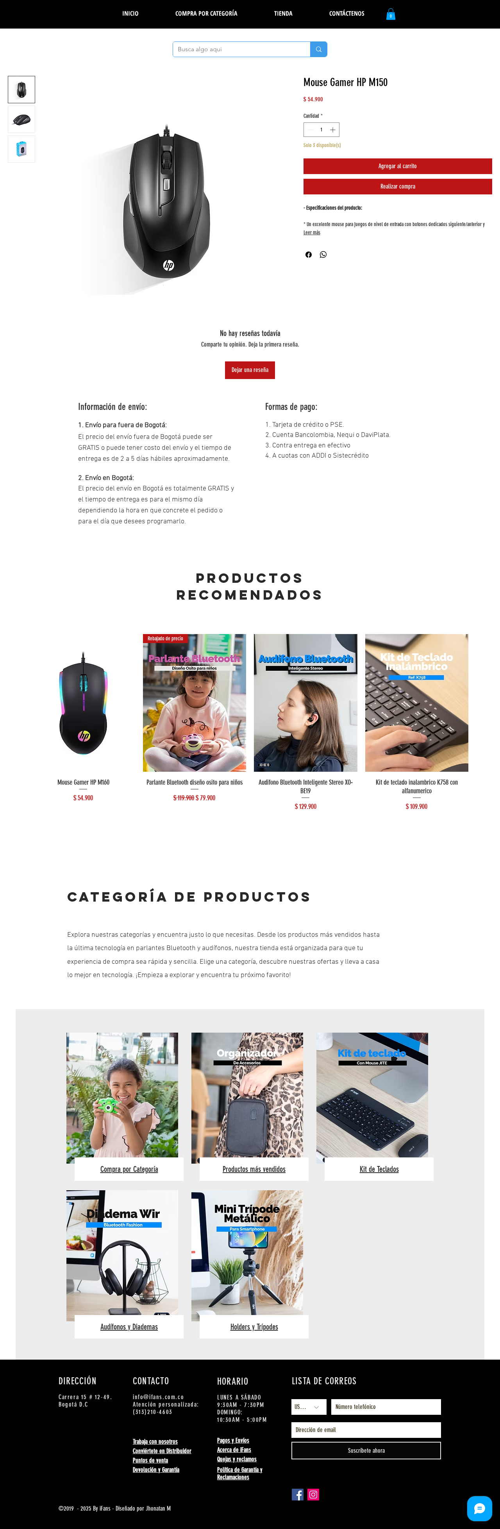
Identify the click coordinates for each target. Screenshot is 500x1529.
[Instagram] (313, 1494)
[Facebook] (298, 1494)
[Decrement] (309, 130)
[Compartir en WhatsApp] (323, 254)
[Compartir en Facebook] (308, 254)
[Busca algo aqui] (318, 49)
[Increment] (333, 130)
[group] (250, 733)
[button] (283, 13)
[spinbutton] (321, 130)
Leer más (312, 232)
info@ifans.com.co (158, 1397)
